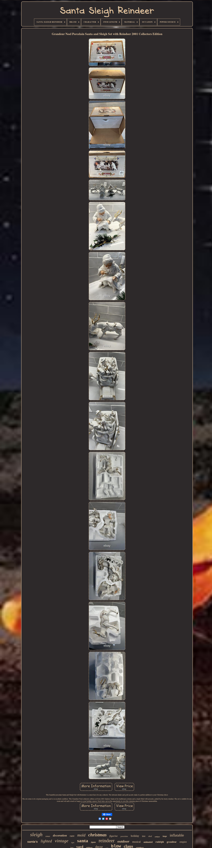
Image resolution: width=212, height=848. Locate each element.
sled (150, 836)
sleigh (36, 834)
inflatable (177, 835)
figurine (113, 835)
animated (148, 842)
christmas (97, 834)
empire (183, 841)
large (165, 836)
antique (157, 836)
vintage (61, 840)
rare (72, 835)
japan (93, 842)
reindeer (107, 840)
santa (82, 840)
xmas (47, 836)
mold (81, 835)
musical (136, 841)
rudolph (159, 842)
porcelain (124, 836)
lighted (46, 841)
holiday (135, 835)
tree (143, 836)
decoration (60, 835)
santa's (32, 841)
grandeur (172, 842)
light (72, 842)
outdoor (123, 841)
